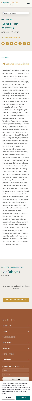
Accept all (23, 397)
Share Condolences (10, 37)
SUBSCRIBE (16, 379)
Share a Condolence (16, 300)
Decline (8, 397)
